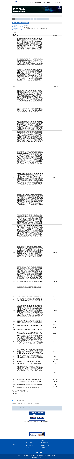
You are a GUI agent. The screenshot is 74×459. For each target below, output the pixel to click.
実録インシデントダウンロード (37, 426)
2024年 (21, 15)
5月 (35, 18)
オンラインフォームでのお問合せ (49, 426)
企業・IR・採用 (51, 1)
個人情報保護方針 (40, 455)
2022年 (28, 15)
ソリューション (29, 2)
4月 (38, 18)
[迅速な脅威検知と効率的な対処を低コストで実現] (37, 420)
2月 (44, 18)
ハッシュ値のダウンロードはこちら (19, 400)
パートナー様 (56, 2)
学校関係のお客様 (28, 444)
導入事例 (33, 2)
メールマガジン (50, 2)
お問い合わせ (56, 1)
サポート (60, 2)
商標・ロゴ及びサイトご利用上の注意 (29, 455)
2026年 (14, 15)
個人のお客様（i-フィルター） (30, 445)
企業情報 (42, 440)
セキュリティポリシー (48, 455)
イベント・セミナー (44, 2)
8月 (25, 18)
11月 (16, 18)
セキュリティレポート (24, 426)
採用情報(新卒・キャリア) (45, 445)
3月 (41, 18)
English (60, 1)
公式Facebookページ (37, 452)
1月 (47, 18)
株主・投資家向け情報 (44, 442)
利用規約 (55, 455)
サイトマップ (20, 455)
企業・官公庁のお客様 (29, 442)
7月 (29, 18)
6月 (32, 18)
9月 (22, 18)
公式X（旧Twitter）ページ (33, 452)
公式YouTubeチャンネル (41, 452)
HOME (27, 440)
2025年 (17, 15)
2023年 (24, 15)
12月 (13, 18)
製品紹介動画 (38, 2)
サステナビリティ (43, 444)
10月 (20, 18)
